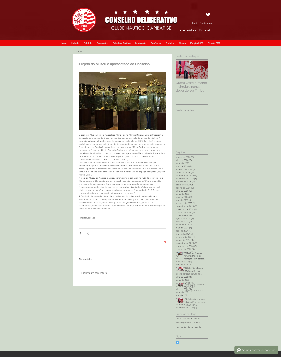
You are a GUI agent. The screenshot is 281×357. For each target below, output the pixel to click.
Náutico (196, 322)
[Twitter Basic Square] (177, 342)
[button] (170, 43)
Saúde (198, 327)
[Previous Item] (180, 69)
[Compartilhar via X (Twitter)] (87, 233)
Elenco (186, 318)
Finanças (195, 318)
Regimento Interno (184, 327)
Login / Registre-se (202, 23)
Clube (178, 318)
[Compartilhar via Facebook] (80, 233)
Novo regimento (183, 322)
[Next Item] (203, 69)
